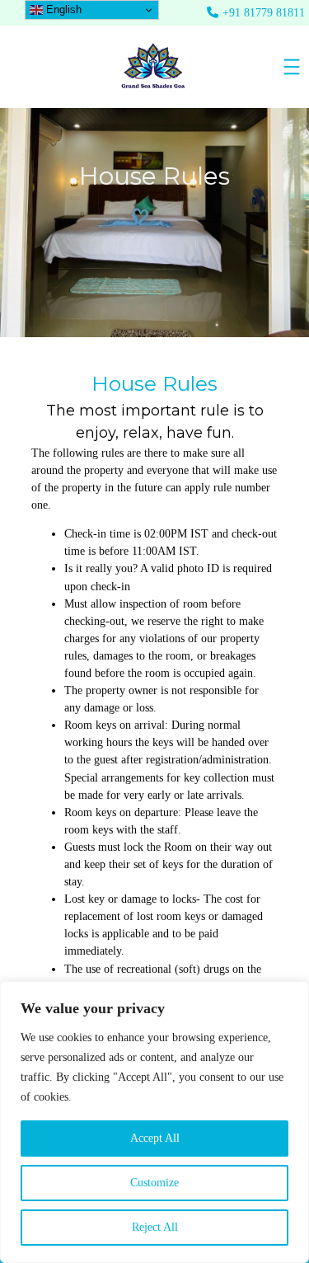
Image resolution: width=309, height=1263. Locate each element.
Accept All (155, 1138)
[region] (154, 1122)
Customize (154, 1182)
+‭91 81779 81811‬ (263, 12)
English (62, 9)
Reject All (155, 1227)
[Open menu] (292, 67)
